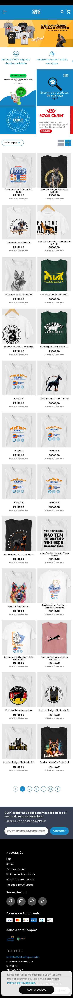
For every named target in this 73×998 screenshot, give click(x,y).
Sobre (10, 864)
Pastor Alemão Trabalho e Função (54, 242)
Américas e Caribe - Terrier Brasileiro (54, 606)
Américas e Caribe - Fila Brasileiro (19, 658)
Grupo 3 (54, 450)
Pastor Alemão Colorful (54, 762)
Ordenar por (10, 142)
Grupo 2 (54, 502)
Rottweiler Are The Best (18, 554)
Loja (8, 859)
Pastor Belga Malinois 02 (18, 762)
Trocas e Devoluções (19, 884)
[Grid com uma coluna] (61, 143)
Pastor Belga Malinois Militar (54, 190)
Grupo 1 (18, 450)
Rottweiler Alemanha (18, 710)
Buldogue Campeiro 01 (54, 346)
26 (50, 789)
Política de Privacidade (20, 874)
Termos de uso (16, 869)
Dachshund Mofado (19, 242)
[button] (5, 12)
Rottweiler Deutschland (18, 346)
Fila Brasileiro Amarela (54, 294)
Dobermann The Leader (54, 398)
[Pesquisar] (62, 12)
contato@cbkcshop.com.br (22, 957)
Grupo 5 (19, 398)
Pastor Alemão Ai (18, 606)
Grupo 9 (19, 502)
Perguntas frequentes (20, 879)
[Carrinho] (68, 12)
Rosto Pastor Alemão (18, 294)
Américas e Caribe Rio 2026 (18, 190)
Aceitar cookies (36, 989)
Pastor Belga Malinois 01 (54, 710)
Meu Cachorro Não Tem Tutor (54, 554)
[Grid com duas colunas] (68, 143)
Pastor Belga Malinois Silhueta (54, 658)
